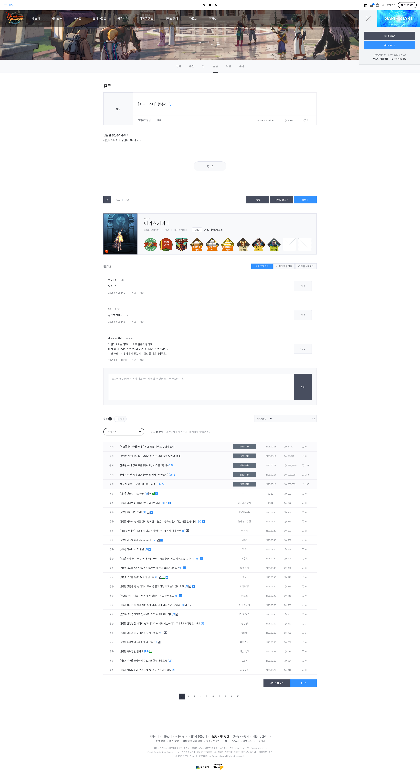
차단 (127, 199)
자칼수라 (244, 669)
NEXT (246, 696)
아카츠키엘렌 (144, 120)
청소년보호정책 (241, 736)
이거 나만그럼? (135, 512)
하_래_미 (244, 651)
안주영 (244, 623)
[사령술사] (125, 595)
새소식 (36, 18)
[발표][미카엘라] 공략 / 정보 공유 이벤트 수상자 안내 (147, 446)
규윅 (244, 493)
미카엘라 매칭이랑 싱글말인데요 (144, 503)
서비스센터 (171, 18)
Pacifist (244, 632)
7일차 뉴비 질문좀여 (144, 577)
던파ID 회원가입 (398, 58)
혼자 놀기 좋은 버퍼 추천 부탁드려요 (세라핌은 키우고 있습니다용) (161, 558)
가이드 (77, 18)
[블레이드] (125, 614)
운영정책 (160, 741)
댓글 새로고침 (307, 266)
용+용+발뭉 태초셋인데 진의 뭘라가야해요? (156, 567)
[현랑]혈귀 (244, 614)
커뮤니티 (122, 18)
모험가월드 (99, 18)
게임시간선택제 (260, 736)
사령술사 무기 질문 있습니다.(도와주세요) (153, 595)
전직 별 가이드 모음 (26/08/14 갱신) (139, 484)
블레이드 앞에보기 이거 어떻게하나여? (151, 614)
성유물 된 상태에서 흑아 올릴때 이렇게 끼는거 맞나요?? (156, 586)
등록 (303, 386)
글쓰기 (305, 199)
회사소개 (154, 736)
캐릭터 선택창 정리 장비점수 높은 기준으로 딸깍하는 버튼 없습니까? (162, 521)
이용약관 (180, 736)
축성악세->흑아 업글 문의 (140, 642)
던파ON (213, 18)
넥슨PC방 (174, 741)
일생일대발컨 (244, 521)
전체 (178, 66)
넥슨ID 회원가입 (380, 58)
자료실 (193, 18)
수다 (241, 66)
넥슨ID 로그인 (389, 35)
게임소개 (56, 18)
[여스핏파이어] (127, 530)
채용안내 (167, 736)
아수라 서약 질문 (136, 549)
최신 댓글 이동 (285, 266)
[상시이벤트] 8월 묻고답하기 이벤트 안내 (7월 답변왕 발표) (150, 456)
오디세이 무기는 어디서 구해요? (143, 632)
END (253, 696)
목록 (258, 199)
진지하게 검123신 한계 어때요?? (151, 660)
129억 (245, 660)
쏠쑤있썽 (244, 567)
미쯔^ (244, 540)
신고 (118, 199)
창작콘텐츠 (146, 18)
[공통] (123, 503)
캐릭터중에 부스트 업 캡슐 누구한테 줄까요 (149, 670)
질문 (215, 66)
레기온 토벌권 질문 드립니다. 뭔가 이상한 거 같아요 (154, 605)
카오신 (244, 595)
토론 (228, 66)
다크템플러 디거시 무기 (139, 540)
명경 (244, 549)
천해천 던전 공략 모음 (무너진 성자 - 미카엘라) (144, 474)
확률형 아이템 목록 (192, 741)
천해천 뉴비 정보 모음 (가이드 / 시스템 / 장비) (144, 465)
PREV (173, 696)
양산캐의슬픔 (244, 502)
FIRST (167, 696)
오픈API (235, 741)
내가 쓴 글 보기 (281, 199)
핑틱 (244, 577)
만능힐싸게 (244, 605)
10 (238, 696)
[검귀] (123, 493)
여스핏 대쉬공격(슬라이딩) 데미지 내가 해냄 (159, 530)
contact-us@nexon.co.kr (167, 752)
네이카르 (244, 642)
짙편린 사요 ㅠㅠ (136, 493)
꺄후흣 (244, 558)
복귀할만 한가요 (135, 651)
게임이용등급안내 (197, 736)
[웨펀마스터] (126, 567)
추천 (191, 66)
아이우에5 (244, 586)
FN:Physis (244, 512)
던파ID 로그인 (389, 45)
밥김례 (244, 530)
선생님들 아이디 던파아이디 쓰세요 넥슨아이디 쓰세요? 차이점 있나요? (164, 623)
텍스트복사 (107, 199)
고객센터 (260, 741)
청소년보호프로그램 (216, 741)
